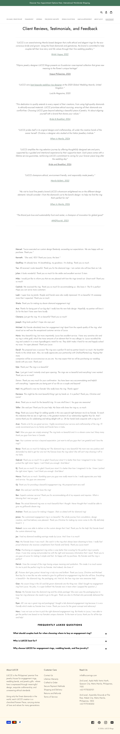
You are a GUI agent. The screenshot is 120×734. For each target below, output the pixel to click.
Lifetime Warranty (51, 679)
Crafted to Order (51, 682)
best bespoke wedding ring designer (46, 84)
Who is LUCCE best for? (60, 641)
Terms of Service (51, 696)
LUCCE (107, 728)
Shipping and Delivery (53, 689)
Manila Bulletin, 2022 (60, 180)
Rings (112, 728)
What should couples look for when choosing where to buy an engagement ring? (60, 633)
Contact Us (48, 675)
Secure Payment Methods (54, 686)
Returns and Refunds (52, 693)
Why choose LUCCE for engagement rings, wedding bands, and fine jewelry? (60, 648)
